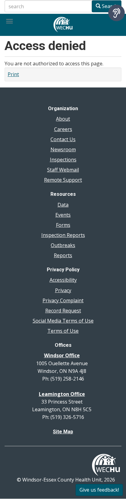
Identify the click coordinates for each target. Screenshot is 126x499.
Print (13, 74)
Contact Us (63, 139)
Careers (63, 129)
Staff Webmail (63, 169)
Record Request (63, 310)
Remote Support (63, 179)
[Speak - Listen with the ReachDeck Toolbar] (116, 13)
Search (109, 6)
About (63, 118)
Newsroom (63, 149)
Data (63, 204)
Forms (63, 225)
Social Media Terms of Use (63, 320)
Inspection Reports (63, 235)
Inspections (63, 159)
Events (63, 214)
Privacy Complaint (63, 300)
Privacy (63, 290)
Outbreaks (63, 245)
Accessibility (63, 280)
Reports (63, 255)
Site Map (63, 432)
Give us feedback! (99, 489)
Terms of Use (63, 330)
